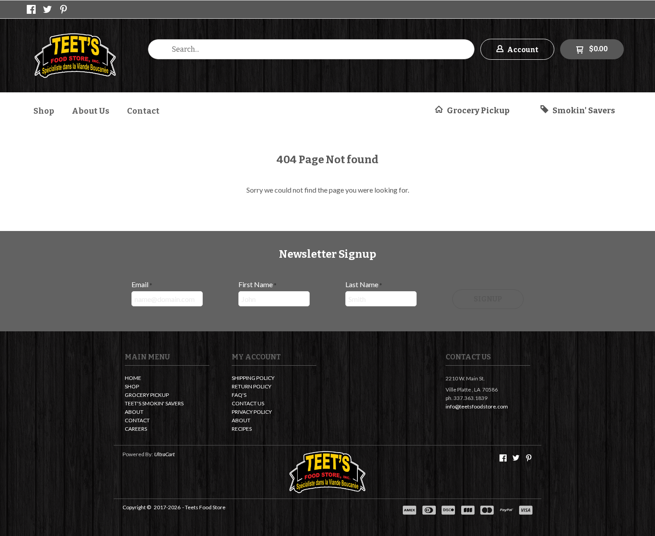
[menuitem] (44, 110)
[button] (517, 49)
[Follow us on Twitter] (47, 9)
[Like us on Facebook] (31, 9)
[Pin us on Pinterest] (63, 9)
